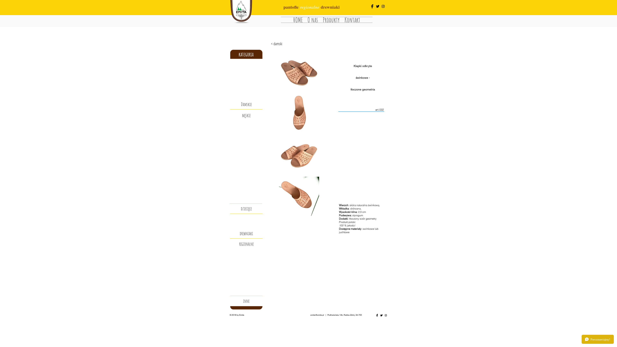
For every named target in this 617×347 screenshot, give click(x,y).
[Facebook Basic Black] (372, 6)
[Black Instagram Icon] (383, 6)
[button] (246, 301)
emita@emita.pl (317, 315)
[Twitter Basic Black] (381, 315)
